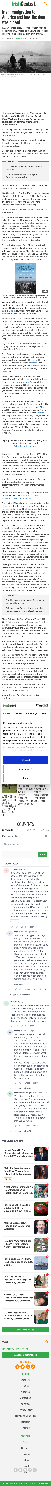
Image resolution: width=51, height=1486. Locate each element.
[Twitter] (22, 1366)
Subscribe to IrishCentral (25, 446)
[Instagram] (28, 1366)
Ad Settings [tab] (31, 713)
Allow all (25, 760)
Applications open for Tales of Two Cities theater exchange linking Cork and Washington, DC (25, 794)
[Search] (45, 4)
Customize (24, 769)
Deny (25, 778)
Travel (25, 1465)
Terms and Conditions (25, 1415)
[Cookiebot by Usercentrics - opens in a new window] (36, 706)
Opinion (26, 1453)
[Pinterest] (33, 1366)
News (25, 1441)
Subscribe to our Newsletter (25, 1354)
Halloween (15, 335)
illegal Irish (32, 362)
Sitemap (25, 1427)
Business (25, 1447)
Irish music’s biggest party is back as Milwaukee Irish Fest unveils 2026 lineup (41, 793)
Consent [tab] (7, 713)
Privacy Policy (25, 1409)
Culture (25, 1459)
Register (25, 1421)
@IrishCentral (22, 38)
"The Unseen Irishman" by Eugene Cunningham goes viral (21, 175)
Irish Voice (42, 412)
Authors (25, 1379)
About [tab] (45, 713)
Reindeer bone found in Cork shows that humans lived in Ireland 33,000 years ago (25, 609)
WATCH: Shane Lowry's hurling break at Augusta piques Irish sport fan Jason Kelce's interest (9, 805)
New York (29, 382)
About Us (25, 1391)
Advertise (25, 1403)
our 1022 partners (20, 727)
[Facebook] (17, 1366)
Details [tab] (18, 713)
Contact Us (25, 1397)
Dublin (12, 310)
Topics (25, 1385)
